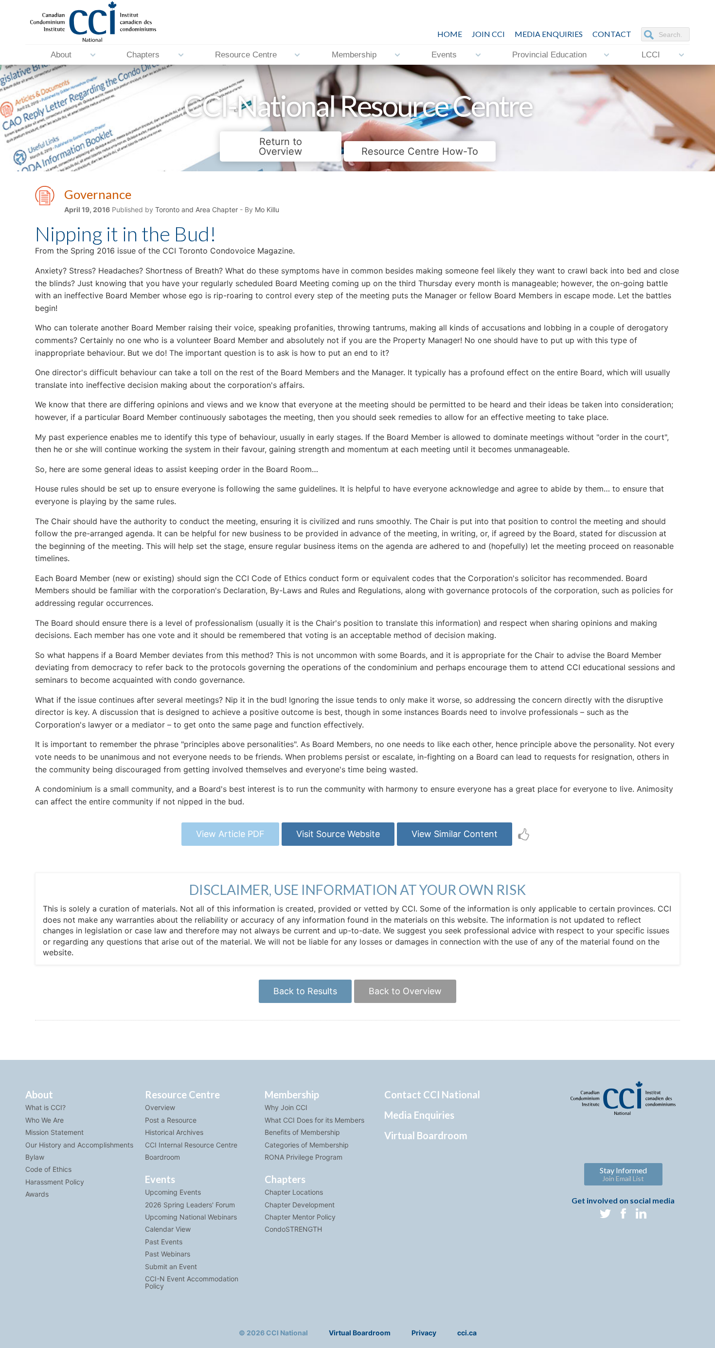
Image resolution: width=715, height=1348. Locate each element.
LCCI (651, 54)
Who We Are (44, 1120)
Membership (354, 54)
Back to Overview (405, 991)
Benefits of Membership (302, 1132)
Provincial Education (549, 54)
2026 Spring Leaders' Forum (190, 1205)
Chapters (143, 54)
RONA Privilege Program (303, 1157)
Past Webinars (167, 1254)
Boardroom (162, 1157)
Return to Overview (280, 146)
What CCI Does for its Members (314, 1120)
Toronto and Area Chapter (196, 209)
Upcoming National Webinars (191, 1217)
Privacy (423, 1333)
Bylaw (34, 1157)
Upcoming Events (173, 1192)
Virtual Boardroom (425, 1135)
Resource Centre (246, 54)
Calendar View (168, 1229)
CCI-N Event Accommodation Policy (191, 1282)
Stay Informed (623, 1174)
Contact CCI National (432, 1094)
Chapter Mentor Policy (300, 1217)
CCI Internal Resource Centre (191, 1145)
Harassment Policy (54, 1182)
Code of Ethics (48, 1169)
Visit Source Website (338, 834)
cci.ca (467, 1333)
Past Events (163, 1242)
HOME (449, 33)
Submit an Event (171, 1266)
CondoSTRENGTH (293, 1229)
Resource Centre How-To (419, 151)
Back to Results (305, 991)
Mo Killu (267, 209)
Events (444, 54)
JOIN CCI (488, 33)
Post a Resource (171, 1120)
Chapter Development (300, 1205)
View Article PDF (230, 834)
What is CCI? (45, 1107)
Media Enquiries (549, 33)
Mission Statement (54, 1132)
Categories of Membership (307, 1145)
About (61, 54)
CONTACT (611, 33)
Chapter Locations (294, 1192)
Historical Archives (174, 1132)
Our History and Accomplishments (79, 1145)
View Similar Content (454, 834)
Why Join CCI (286, 1107)
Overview (160, 1107)
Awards (37, 1194)
